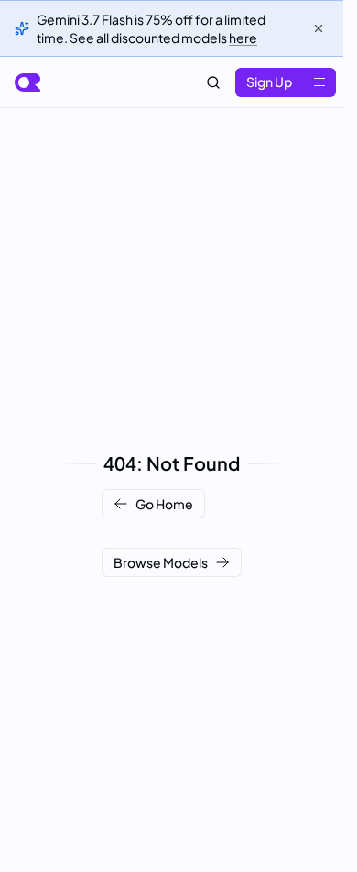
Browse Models (161, 562)
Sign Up (269, 81)
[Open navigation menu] (319, 82)
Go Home (164, 504)
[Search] (213, 82)
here (243, 37)
